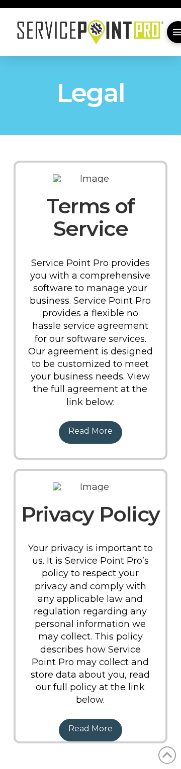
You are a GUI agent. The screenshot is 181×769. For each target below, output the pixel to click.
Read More (90, 431)
